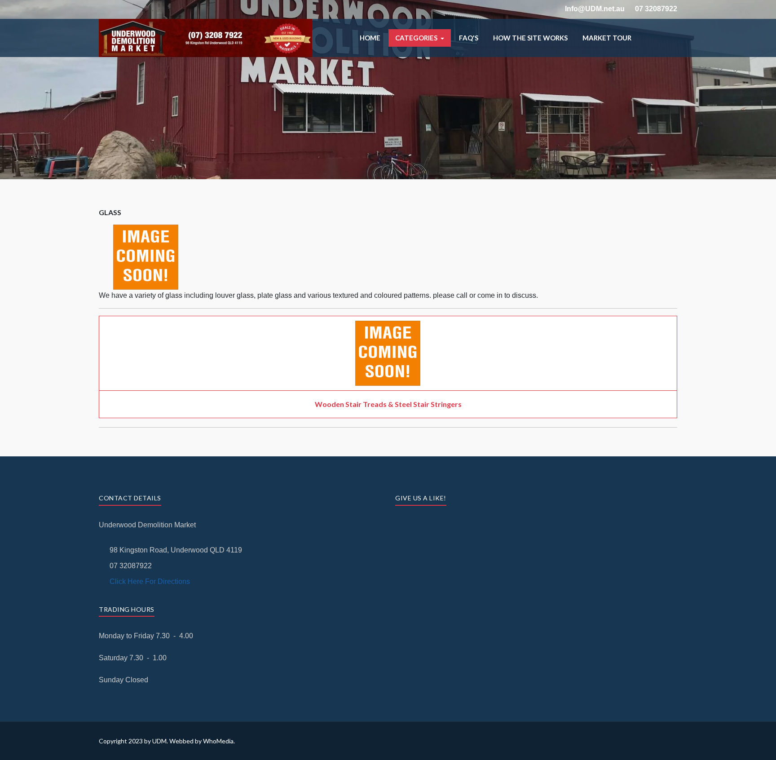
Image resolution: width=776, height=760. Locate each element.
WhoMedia (218, 741)
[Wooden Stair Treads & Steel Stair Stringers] (388, 326)
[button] (419, 38)
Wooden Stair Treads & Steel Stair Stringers (388, 404)
